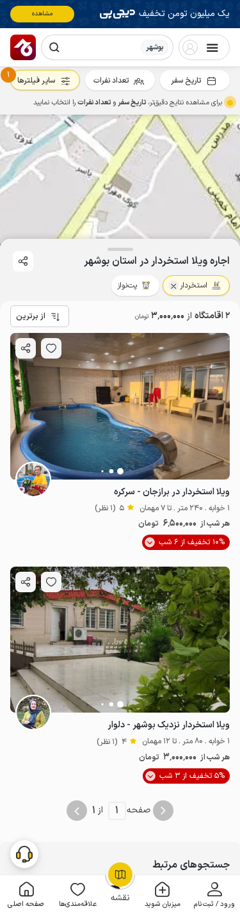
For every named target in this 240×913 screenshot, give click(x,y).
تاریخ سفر (186, 80)
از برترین (30, 316)
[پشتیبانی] (24, 853)
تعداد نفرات (111, 80)
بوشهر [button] (154, 47)
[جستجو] (54, 47)
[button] (214, 894)
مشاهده (42, 14)
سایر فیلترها (36, 80)
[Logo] (23, 47)
